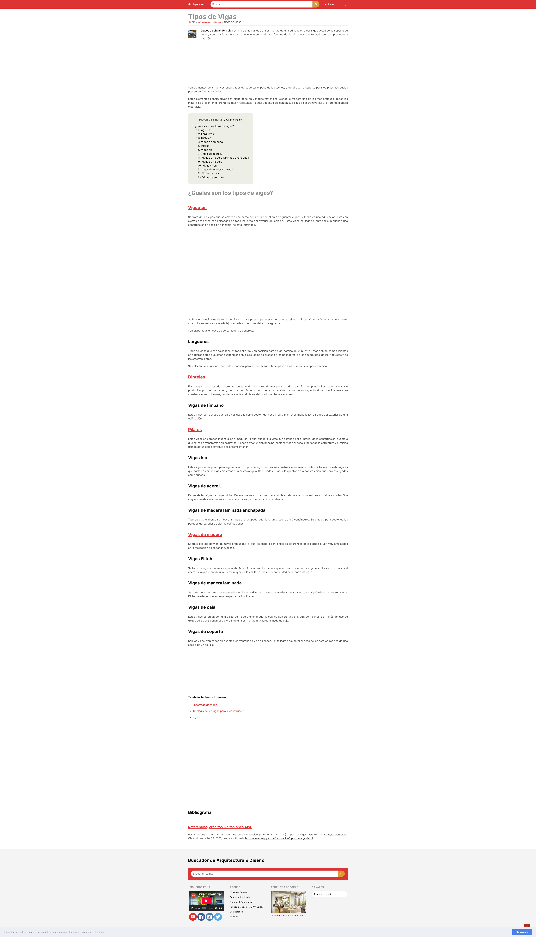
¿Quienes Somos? (239, 892)
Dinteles (203, 138)
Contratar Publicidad (240, 897)
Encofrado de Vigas (205, 705)
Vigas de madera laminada (215, 169)
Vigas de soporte (210, 177)
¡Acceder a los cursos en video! (287, 915)
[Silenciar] (216, 908)
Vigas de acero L (209, 153)
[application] (206, 901)
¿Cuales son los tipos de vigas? (213, 126)
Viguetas (203, 130)
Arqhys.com (196, 4)
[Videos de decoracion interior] (193, 917)
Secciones (328, 4)
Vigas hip (204, 149)
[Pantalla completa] (220, 908)
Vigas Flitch (206, 165)
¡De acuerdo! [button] (522, 932)
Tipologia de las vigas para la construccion (219, 711)
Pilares (202, 145)
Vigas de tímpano (209, 142)
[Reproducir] (192, 908)
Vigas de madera (209, 161)
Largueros (205, 134)
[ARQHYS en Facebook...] (201, 917)
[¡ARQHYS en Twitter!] (218, 917)
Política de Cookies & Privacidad (247, 907)
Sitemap (234, 916)
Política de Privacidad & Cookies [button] (86, 932)
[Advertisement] (268, 63)
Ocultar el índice (233, 119)
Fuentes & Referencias (241, 902)
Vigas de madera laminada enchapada (222, 157)
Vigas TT (198, 717)
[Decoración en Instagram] (209, 917)
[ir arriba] (527, 927)
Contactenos (236, 912)
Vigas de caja (207, 173)
